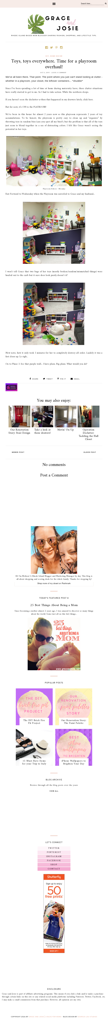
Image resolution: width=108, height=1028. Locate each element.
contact (54, 869)
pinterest (54, 852)
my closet (54, 583)
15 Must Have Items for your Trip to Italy (34, 762)
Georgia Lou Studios (87, 1017)
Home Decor (56, 56)
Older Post (90, 452)
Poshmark (66, 583)
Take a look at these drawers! (42, 431)
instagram (54, 856)
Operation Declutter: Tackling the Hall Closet (88, 435)
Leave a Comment (58, 73)
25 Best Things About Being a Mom (54, 605)
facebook (54, 860)
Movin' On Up (65, 430)
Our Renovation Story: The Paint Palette (74, 721)
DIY (47, 56)
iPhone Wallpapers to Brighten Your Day (74, 762)
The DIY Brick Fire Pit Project (34, 721)
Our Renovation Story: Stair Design (19, 431)
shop (54, 865)
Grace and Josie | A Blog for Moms (45, 1017)
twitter (54, 848)
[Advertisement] (54, 510)
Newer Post (18, 452)
